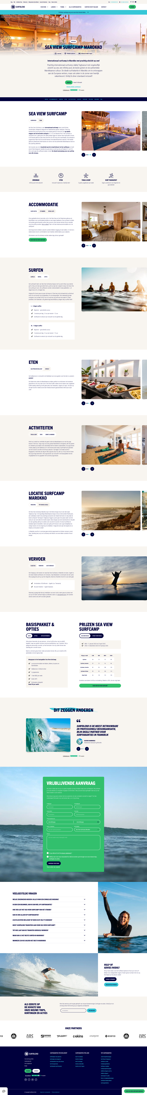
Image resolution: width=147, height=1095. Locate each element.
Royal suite (51, 211)
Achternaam (77, 803)
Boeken (132, 7)
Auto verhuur (50, 565)
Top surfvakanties (106, 1053)
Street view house (97, 636)
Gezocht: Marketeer (43, 2)
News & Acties (54, 2)
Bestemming (76, 826)
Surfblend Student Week (106, 1080)
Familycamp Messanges (106, 1068)
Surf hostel (34, 211)
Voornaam (49, 803)
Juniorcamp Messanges (106, 1056)
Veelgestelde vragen (111, 984)
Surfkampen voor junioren (55, 1056)
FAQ (14, 2)
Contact (36, 1071)
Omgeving (33, 504)
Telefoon (76, 811)
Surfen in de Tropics (79, 1066)
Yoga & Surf (34, 434)
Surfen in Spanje (79, 1059)
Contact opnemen (110, 979)
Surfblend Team (19, 2)
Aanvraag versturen (53, 863)
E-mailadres (49, 811)
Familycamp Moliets (105, 1064)
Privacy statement (55, 1092)
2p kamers (42, 211)
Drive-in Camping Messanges (107, 1078)
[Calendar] (73, 822)
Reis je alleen (45, 224)
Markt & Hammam (50, 434)
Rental (39, 276)
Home (3, 16)
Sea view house (85, 636)
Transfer (41, 565)
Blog (11, 2)
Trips (41, 434)
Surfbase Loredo (104, 1061)
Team (40, 120)
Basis (29, 636)
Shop (49, 2)
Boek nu (69, 82)
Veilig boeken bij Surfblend (33, 2)
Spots (45, 276)
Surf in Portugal (78, 1061)
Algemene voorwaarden (45, 1092)
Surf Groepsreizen (54, 1064)
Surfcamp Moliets (105, 1083)
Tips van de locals (43, 504)
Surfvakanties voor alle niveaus (57, 1061)
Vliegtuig (33, 565)
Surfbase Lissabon (105, 1066)
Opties (36, 636)
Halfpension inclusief (36, 369)
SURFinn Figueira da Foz (106, 1071)
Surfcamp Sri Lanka (105, 1075)
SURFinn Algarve (104, 1073)
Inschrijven (92, 1010)
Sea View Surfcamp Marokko (23, 16)
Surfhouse (33, 120)
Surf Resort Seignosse (106, 1059)
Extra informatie (45, 636)
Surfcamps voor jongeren (55, 1059)
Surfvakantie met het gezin (56, 1066)
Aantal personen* (50, 826)
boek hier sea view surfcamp (37, 240)
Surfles (33, 276)
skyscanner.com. (61, 595)
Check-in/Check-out (51, 818)
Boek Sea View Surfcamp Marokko (134, 1091)
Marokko (13, 16)
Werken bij (25, 2)
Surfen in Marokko (79, 1064)
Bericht (48, 833)
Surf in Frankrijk (79, 1056)
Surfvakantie (8, 16)
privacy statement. (66, 853)
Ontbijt (47, 369)
